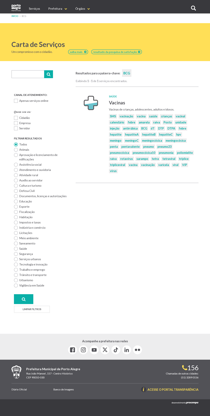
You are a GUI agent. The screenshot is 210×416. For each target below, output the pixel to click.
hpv (178, 134)
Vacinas (117, 102)
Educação (25, 201)
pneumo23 (164, 146)
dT (153, 128)
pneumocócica (119, 152)
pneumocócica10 (144, 152)
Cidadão (24, 118)
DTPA (171, 128)
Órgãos (80, 8)
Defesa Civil (27, 191)
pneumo (148, 146)
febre (131, 122)
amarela (144, 122)
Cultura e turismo (30, 185)
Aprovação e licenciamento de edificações (38, 157)
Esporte (24, 206)
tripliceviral (117, 165)
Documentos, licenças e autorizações (43, 196)
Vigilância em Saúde (31, 285)
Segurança (26, 254)
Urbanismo (26, 280)
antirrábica (130, 128)
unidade (180, 122)
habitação (25, 217)
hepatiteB (149, 134)
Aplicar (48, 74)
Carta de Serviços (38, 44)
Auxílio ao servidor (31, 180)
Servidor (24, 128)
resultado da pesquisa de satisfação (115, 51)
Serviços (34, 8)
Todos (23, 144)
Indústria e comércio (32, 227)
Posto (168, 122)
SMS (113, 116)
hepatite (115, 134)
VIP (184, 165)
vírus (113, 171)
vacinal (180, 116)
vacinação (126, 116)
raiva (156, 122)
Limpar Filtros (32, 309)
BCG (144, 128)
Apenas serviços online (33, 100)
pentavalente (130, 146)
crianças (166, 116)
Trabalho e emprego (32, 269)
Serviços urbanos (30, 259)
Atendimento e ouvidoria (35, 170)
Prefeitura (55, 8)
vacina (141, 116)
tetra (155, 159)
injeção (114, 128)
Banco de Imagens (63, 389)
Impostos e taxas (30, 222)
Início (14, 16)
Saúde (23, 248)
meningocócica (152, 140)
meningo (115, 140)
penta (114, 146)
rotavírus (126, 159)
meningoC (131, 140)
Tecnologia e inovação (33, 264)
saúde (153, 116)
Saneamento (27, 243)
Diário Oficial (19, 389)
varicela (163, 165)
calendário (117, 122)
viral (175, 165)
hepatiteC (166, 134)
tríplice (184, 159)
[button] (193, 8)
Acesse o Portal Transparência (173, 390)
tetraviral (168, 159)
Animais (24, 149)
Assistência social (30, 164)
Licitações (25, 233)
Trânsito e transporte (33, 275)
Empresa (25, 123)
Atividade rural (28, 175)
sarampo (142, 159)
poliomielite (185, 152)
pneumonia (166, 152)
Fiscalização (27, 212)
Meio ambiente (29, 238)
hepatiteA (132, 134)
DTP (161, 128)
